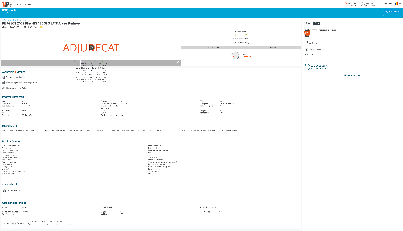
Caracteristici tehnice (317, 59)
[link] (305, 23)
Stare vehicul (314, 54)
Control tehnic (14, 190)
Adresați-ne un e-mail (352, 75)
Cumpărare (28, 4)
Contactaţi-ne (387, 3)
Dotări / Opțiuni (315, 49)
